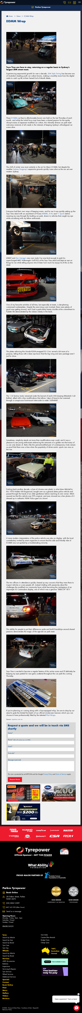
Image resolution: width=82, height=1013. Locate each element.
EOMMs (14, 118)
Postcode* (11, 753)
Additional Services (9, 977)
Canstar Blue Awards (48, 937)
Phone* (19, 740)
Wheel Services (7, 974)
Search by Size (7, 940)
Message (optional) (14, 760)
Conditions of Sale (26, 1008)
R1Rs (51, 214)
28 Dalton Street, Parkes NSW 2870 (15, 898)
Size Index (44, 935)
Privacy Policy (47, 774)
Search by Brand (8, 943)
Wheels (5, 951)
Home (10, 16)
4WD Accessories (8, 961)
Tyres (4, 935)
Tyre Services (6, 972)
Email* (10, 746)
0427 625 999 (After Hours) (15, 907)
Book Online (7, 985)
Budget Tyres (45, 940)
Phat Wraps (50, 715)
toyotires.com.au (17, 719)
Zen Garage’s (21, 258)
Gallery (5, 993)
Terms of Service (61, 774)
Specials (5, 979)
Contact (5, 982)
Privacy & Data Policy (14, 1008)
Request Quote (15, 779)
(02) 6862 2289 (13, 903)
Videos (5, 996)
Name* (10, 733)
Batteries (5, 964)
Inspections (6, 966)
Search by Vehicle (8, 937)
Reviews (6, 998)
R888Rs (45, 214)
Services (5, 958)
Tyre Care (5, 945)
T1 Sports (60, 214)
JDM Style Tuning (54, 73)
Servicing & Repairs (9, 969)
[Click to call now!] (64, 2)
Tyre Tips (5, 948)
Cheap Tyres (45, 943)
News (4, 990)
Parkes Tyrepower (42, 7)
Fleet (4, 988)
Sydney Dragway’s (20, 169)
